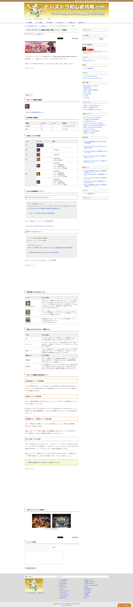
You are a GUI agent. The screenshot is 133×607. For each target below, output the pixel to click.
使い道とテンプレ (82, 22)
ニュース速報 (87, 592)
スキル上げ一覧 (59, 22)
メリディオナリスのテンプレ (50, 307)
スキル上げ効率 (49, 22)
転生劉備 (28, 315)
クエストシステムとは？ (89, 129)
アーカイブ (84, 193)
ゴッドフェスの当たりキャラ (90, 76)
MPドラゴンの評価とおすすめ (91, 107)
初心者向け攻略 (88, 588)
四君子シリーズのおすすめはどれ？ (92, 105)
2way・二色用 (87, 91)
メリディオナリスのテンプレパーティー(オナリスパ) (39, 226)
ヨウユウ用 (86, 97)
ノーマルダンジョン (64, 596)
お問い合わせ (89, 0)
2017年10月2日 (51, 213)
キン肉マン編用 (87, 93)
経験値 (86, 586)
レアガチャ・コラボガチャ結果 (91, 585)
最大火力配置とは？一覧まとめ (91, 85)
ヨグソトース (29, 322)
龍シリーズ (62, 588)
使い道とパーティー (89, 579)
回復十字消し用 (87, 87)
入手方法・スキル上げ (89, 583)
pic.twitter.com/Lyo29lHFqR (66, 247)
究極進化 (86, 594)
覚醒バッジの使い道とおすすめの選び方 (93, 127)
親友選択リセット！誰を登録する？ (92, 131)
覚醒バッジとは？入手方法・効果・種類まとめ (94, 125)
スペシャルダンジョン (64, 594)
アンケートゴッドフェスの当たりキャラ (93, 78)
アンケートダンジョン (64, 590)
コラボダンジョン (63, 586)
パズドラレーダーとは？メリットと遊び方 (93, 123)
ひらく (30, 95)
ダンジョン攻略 (38, 22)
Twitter (95, 0)
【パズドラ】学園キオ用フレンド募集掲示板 (94, 174)
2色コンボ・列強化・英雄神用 (91, 89)
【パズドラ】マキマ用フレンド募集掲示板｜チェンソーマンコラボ (95, 152)
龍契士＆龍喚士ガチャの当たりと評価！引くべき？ (44, 462)
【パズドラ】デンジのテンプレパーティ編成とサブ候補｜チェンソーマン (95, 161)
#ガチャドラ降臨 (40, 208)
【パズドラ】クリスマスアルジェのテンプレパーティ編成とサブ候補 (95, 147)
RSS (108, 0)
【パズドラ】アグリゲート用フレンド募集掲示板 (95, 177)
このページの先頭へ (124, 605)
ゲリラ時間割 (29, 22)
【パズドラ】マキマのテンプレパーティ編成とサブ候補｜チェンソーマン (95, 156)
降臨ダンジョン (63, 585)
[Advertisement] (51, 80)
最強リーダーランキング (89, 60)
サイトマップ (102, 0)
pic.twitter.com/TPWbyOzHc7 (52, 208)
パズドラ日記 (87, 590)
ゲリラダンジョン (63, 592)
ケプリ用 (86, 95)
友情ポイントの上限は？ (89, 132)
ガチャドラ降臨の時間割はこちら (34, 112)
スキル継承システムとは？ (90, 121)
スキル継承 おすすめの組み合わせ (91, 119)
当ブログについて (80, 0)
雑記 (85, 597)
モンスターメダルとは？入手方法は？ (92, 117)
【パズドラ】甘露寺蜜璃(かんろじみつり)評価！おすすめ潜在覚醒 (95, 142)
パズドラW (87, 596)
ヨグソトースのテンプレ (49, 322)
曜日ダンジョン (63, 597)
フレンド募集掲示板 (88, 68)
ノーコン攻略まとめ (70, 22)
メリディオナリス (30, 306)
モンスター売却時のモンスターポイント (93, 109)
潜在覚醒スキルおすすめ (90, 581)
